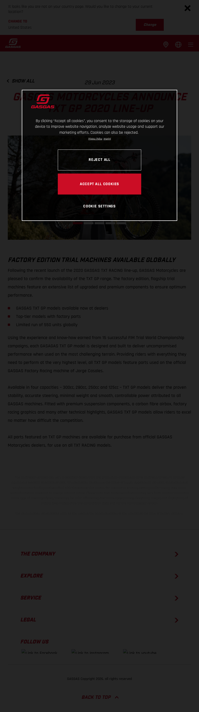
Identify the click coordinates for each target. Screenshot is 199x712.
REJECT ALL (99, 159)
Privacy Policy (95, 138)
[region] (99, 155)
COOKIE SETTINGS (99, 206)
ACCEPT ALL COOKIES (99, 183)
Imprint (107, 138)
